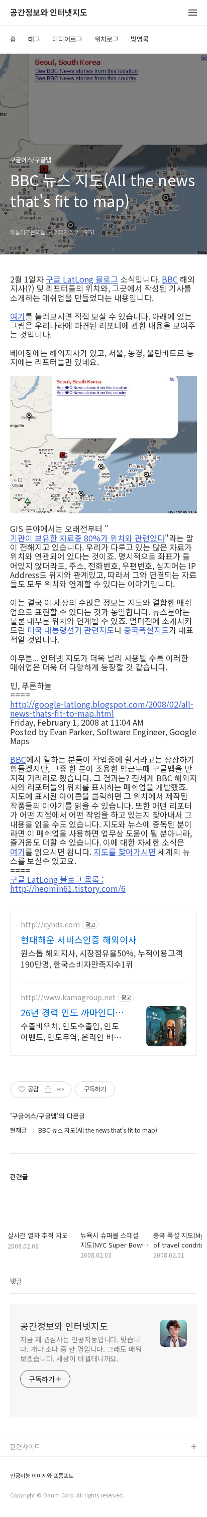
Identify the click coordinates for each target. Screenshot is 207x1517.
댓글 (16, 1281)
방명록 (140, 39)
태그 (34, 39)
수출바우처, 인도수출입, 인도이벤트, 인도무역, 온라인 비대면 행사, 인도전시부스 (71, 1031)
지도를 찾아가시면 (124, 851)
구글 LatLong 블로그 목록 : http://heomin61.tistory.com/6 (68, 884)
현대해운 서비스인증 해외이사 (79, 939)
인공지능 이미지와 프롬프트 (41, 1475)
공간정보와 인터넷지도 (48, 13)
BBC (170, 279)
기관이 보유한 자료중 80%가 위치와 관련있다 (87, 537)
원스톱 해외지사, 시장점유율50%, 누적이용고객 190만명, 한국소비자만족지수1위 (102, 958)
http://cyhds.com (50, 924)
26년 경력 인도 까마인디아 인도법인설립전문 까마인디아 (73, 1012)
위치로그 (106, 39)
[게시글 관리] (60, 1089)
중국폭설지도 (146, 629)
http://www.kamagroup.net (68, 997)
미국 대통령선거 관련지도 (70, 629)
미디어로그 (67, 39)
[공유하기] (48, 1089)
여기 (17, 316)
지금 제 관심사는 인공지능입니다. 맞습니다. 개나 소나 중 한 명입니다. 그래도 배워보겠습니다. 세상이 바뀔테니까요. (81, 1348)
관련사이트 (25, 1446)
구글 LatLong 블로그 (82, 279)
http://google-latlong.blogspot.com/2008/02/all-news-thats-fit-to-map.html (101, 709)
